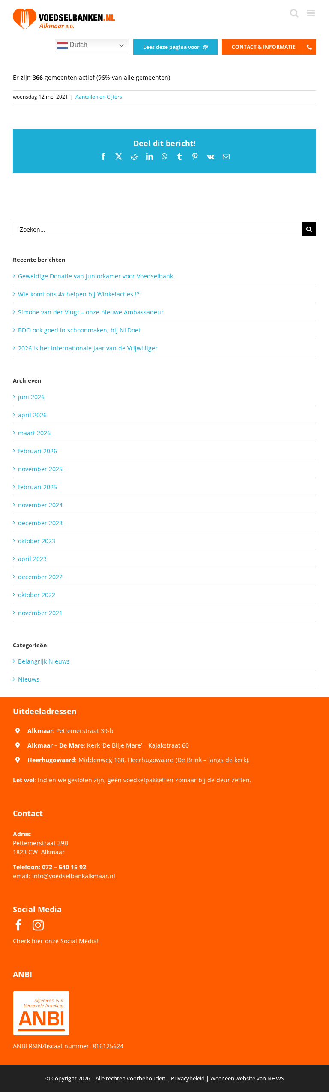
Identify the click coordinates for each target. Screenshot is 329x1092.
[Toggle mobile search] (294, 13)
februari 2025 (37, 487)
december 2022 (40, 577)
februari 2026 (37, 451)
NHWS (275, 1078)
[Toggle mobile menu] (311, 13)
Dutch (77, 44)
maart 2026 (34, 433)
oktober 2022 (36, 595)
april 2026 (32, 415)
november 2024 (40, 505)
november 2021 (40, 613)
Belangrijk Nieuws (44, 661)
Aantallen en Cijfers (98, 96)
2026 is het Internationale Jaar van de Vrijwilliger (88, 348)
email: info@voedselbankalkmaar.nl (64, 876)
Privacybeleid (188, 1078)
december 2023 (40, 523)
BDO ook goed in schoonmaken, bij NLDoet (79, 330)
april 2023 (32, 559)
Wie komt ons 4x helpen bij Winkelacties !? (78, 294)
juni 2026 (31, 397)
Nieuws (28, 679)
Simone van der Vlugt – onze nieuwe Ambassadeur (91, 312)
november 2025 (40, 469)
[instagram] (38, 924)
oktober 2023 (36, 541)
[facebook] (18, 924)
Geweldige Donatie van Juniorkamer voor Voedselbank (95, 276)
